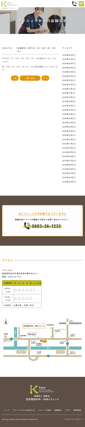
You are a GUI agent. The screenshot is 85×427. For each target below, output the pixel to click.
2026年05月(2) (69, 67)
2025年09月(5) (69, 101)
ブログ (67, 410)
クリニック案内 (44, 410)
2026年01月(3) (69, 84)
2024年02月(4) (69, 181)
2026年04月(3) (69, 71)
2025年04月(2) (69, 122)
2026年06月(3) (69, 63)
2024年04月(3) (69, 173)
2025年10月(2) (69, 97)
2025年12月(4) (69, 88)
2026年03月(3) (69, 76)
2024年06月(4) (69, 164)
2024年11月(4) (69, 143)
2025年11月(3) (68, 93)
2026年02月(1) (69, 80)
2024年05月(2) (69, 169)
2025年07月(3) (69, 109)
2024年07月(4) (69, 160)
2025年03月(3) (69, 126)
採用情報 (77, 410)
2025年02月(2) (69, 131)
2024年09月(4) (69, 152)
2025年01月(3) (69, 135)
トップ (6, 410)
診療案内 (58, 410)
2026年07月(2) (69, 59)
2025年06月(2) (69, 114)
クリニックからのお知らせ (24, 410)
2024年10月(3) (69, 147)
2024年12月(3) (69, 139)
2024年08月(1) (69, 156)
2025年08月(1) (69, 105)
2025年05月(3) (69, 118)
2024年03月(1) (69, 177)
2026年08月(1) (69, 55)
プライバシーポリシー (73, 419)
